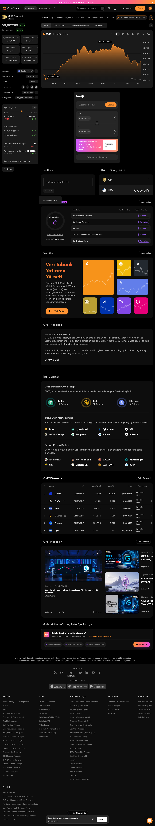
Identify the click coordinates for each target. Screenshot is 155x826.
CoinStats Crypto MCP (78, 756)
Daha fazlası (145, 202)
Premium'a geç (109, 145)
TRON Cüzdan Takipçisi (12, 760)
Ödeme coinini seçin (97, 157)
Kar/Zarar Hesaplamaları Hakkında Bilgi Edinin (21, 804)
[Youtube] (93, 674)
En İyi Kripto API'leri (75, 644)
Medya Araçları (45, 709)
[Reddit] (32, 87)
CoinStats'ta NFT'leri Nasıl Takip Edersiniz (19, 816)
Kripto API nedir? (54, 644)
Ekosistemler (8, 775)
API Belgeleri (44, 725)
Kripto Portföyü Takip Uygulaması (16, 702)
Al (78, 126)
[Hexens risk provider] (55, 239)
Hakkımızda (43, 737)
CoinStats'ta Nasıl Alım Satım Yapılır (16, 808)
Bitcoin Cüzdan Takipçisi (12, 764)
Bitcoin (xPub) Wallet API (79, 779)
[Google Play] (97, 686)
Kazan (5, 706)
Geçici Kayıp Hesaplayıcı (79, 709)
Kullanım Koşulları (145, 706)
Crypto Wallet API (77, 764)
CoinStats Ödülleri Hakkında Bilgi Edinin (18, 812)
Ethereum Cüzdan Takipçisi (14, 748)
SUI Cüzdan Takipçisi (11, 768)
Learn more (89, 2)
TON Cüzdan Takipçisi (12, 756)
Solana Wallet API (77, 768)
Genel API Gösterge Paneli (49, 729)
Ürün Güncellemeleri (47, 702)
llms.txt (72, 760)
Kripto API (140, 644)
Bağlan (111, 105)
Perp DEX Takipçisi (10, 771)
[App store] (57, 686)
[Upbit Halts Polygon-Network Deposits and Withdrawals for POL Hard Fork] (73, 566)
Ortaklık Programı (10, 721)
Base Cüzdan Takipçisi (12, 752)
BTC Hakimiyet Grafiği (78, 737)
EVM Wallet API (76, 771)
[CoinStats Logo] (11, 8)
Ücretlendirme (44, 706)
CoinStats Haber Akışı (47, 733)
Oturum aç (127, 8)
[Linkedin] (86, 674)
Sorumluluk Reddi (145, 702)
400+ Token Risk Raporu (80, 752)
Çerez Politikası (144, 713)
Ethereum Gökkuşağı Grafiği (81, 721)
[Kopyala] (32, 71)
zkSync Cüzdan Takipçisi (13, 733)
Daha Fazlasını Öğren (55, 235)
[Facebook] (99, 674)
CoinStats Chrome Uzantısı (118, 702)
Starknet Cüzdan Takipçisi (13, 729)
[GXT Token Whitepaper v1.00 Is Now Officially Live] (122, 559)
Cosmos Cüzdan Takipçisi (13, 744)
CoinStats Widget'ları (78, 729)
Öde (79, 113)
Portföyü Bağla (57, 311)
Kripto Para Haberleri (11, 713)
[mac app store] (77, 686)
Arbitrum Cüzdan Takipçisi (13, 737)
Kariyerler (43, 713)
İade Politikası (143, 717)
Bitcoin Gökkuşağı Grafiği (80, 717)
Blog (5, 709)
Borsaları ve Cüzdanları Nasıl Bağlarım (18, 796)
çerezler (74, 818)
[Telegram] (23, 87)
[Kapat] (151, 2)
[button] (32, 71)
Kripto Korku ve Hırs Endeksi (81, 725)
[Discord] (36, 87)
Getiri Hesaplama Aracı (79, 706)
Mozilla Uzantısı (114, 709)
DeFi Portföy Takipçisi (11, 725)
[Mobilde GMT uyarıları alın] (151, 18)
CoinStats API (44, 721)
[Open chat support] (150, 821)
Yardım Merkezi (9, 792)
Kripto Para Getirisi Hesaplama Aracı (84, 702)
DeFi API (73, 775)
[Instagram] (61, 674)
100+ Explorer (75, 748)
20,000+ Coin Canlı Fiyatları (81, 744)
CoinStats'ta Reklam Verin (49, 717)
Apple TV (111, 713)
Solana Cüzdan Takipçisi (13, 740)
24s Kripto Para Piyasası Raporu (82, 733)
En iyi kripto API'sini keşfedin (100, 636)
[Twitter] (27, 87)
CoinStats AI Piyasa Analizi (13, 717)
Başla (140, 8)
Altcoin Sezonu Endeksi (79, 740)
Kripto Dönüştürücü (77, 713)
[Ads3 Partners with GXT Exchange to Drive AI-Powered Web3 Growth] (122, 582)
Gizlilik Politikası (144, 709)
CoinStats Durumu (10, 819)
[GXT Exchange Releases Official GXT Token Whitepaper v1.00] (122, 604)
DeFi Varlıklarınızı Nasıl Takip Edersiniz (18, 800)
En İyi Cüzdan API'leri (96, 644)
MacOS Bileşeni (114, 706)
